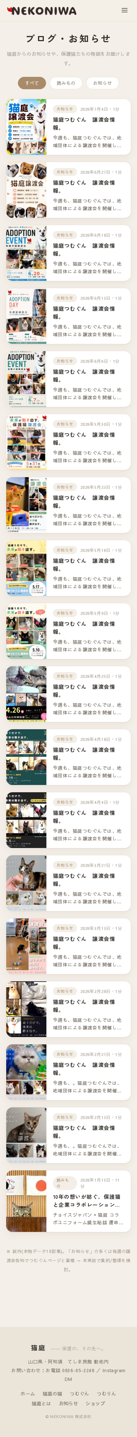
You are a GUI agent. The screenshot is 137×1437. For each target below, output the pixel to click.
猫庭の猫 (52, 1393)
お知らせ (102, 83)
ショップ (95, 1403)
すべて (32, 83)
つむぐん (80, 1393)
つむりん (107, 1393)
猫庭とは (42, 1403)
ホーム (27, 1393)
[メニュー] (124, 10)
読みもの (66, 83)
